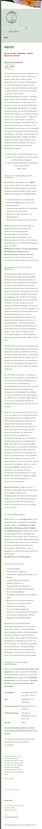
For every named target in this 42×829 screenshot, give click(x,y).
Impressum (21, 825)
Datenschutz (30, 825)
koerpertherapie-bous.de (11, 817)
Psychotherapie (10, 825)
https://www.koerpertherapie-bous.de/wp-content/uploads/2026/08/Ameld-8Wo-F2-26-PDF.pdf (20, 730)
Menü (6, 37)
